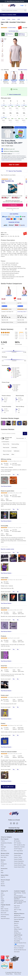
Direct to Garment (7, 451)
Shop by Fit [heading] (4, 891)
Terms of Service (18, 938)
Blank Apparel (4, 839)
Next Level (3, 912)
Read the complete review (7, 549)
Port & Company (5, 914)
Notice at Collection (19, 947)
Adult (2, 893)
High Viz (3, 877)
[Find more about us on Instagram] (14, 823)
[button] (2, 5)
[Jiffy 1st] (4, 105)
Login (22, 5)
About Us (16, 923)
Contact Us (16, 907)
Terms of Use (17, 974)
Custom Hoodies (18, 859)
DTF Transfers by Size (19, 844)
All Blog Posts (17, 933)
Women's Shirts (5, 855)
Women (3, 895)
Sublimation (16, 451)
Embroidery (14, 447)
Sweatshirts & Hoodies (6, 843)
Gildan (2, 906)
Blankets (3, 885)
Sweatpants (4, 863)
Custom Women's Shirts (20, 865)
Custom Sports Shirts (19, 867)
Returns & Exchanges (19, 917)
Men (2, 897)
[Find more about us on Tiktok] (17, 823)
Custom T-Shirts (18, 857)
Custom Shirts (17, 855)
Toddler (3, 900)
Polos (2, 844)
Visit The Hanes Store (13, 31)
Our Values (16, 927)
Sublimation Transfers (19, 846)
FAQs (15, 911)
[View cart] (25, 5)
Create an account (5, 160)
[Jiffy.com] (12, 5)
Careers (16, 925)
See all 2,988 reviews (8, 786)
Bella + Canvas (4, 908)
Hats (2, 870)
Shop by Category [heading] (6, 837)
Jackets (3, 848)
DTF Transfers (17, 843)
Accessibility (17, 940)
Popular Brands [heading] (5, 905)
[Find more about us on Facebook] (11, 823)
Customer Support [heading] (19, 891)
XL (24, 101)
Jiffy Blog (16, 931)
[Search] (25, 10)
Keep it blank (6, 454)
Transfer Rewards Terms (20, 942)
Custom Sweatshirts (19, 861)
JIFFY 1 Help (17, 909)
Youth (2, 898)
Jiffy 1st (25, 295)
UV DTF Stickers (18, 848)
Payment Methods (18, 919)
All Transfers (17, 841)
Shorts (2, 865)
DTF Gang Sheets (18, 850)
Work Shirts (4, 850)
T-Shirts (3, 841)
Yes (14, 474)
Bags (2, 872)
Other (12, 454)
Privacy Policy (17, 936)
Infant (2, 902)
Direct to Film (6, 444)
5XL (24, 113)
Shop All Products (5, 918)
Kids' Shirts (3, 857)
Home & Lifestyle (5, 879)
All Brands (3, 916)
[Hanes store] (20, 27)
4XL (17, 113)
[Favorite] (5, 39)
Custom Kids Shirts (18, 863)
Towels (2, 881)
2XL (4, 113)
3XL (10, 113)
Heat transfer (6, 447)
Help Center (17, 905)
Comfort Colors (4, 910)
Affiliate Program (18, 929)
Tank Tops (3, 846)
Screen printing (15, 444)
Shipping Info (17, 915)
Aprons (2, 883)
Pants (2, 862)
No (18, 474)
